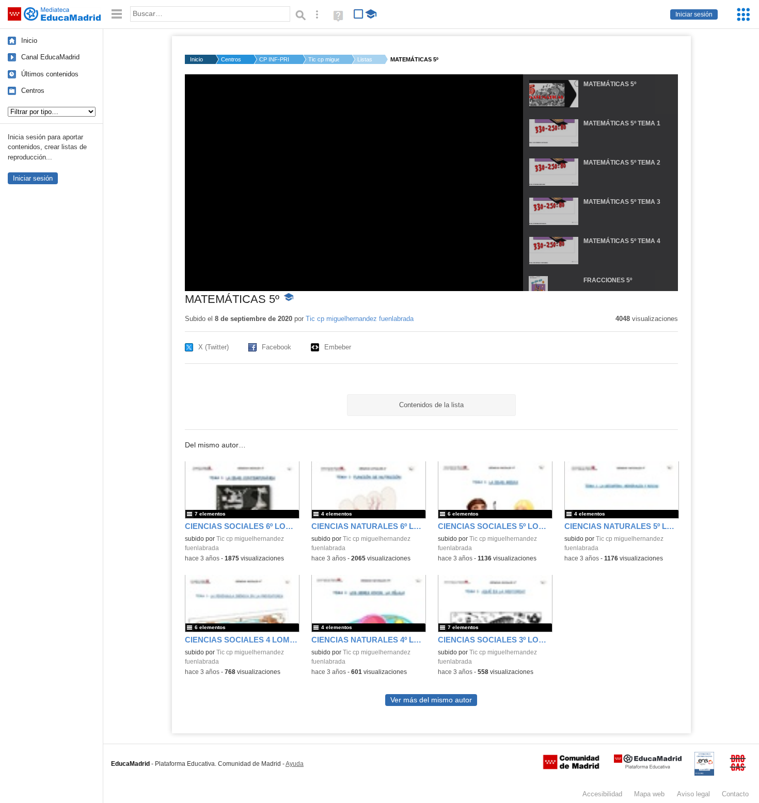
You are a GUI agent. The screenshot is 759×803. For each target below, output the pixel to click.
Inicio (29, 40)
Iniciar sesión (694, 14)
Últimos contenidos (49, 74)
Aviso (693, 794)
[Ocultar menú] (116, 14)
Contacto (735, 794)
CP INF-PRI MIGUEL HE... (274, 59)
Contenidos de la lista (431, 405)
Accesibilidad (602, 794)
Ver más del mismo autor (431, 700)
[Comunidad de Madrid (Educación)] (571, 767)
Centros (32, 90)
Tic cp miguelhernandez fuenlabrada (360, 319)
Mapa (649, 794)
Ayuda (295, 763)
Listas (364, 59)
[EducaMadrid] (648, 766)
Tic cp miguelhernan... (323, 59)
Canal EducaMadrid (50, 57)
